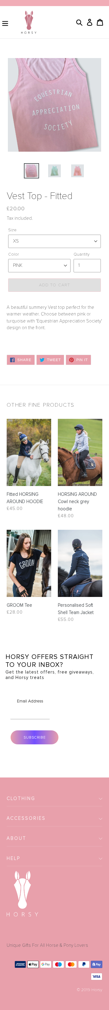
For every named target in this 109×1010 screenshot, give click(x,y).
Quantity (82, 254)
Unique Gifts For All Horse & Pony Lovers (47, 945)
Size (12, 230)
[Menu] (5, 22)
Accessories (26, 818)
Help (13, 858)
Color (13, 254)
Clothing (21, 798)
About (16, 838)
